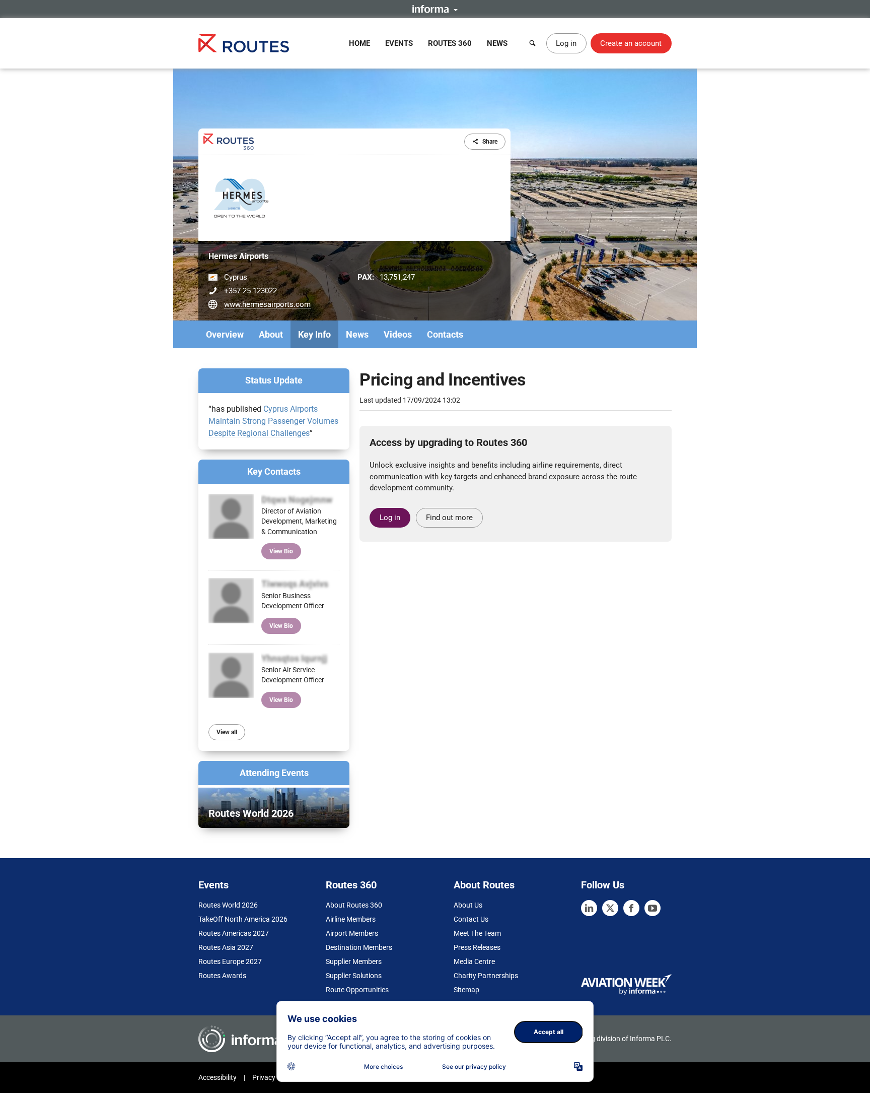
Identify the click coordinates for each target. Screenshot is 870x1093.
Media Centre (474, 961)
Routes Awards (222, 976)
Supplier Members (354, 961)
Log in (566, 43)
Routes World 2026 (228, 905)
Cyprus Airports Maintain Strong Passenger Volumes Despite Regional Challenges (273, 421)
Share (489, 141)
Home (359, 43)
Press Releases (477, 947)
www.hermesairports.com (267, 304)
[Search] (533, 43)
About (271, 334)
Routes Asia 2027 (225, 947)
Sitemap (466, 990)
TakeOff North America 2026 (242, 919)
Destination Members (359, 947)
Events (399, 43)
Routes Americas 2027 (233, 933)
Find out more (449, 517)
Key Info (314, 334)
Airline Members (351, 919)
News (497, 43)
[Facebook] (631, 908)
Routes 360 (450, 43)
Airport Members (352, 933)
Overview (225, 334)
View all (226, 732)
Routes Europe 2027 (230, 961)
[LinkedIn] (589, 908)
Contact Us (471, 919)
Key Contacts (274, 471)
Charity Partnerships (486, 976)
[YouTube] (652, 908)
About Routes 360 (354, 905)
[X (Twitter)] (610, 908)
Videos (398, 334)
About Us (468, 905)
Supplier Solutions (354, 976)
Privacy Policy (274, 1077)
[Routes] (243, 43)
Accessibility (217, 1077)
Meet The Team (477, 933)
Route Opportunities (357, 990)
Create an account (631, 43)
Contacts (445, 334)
